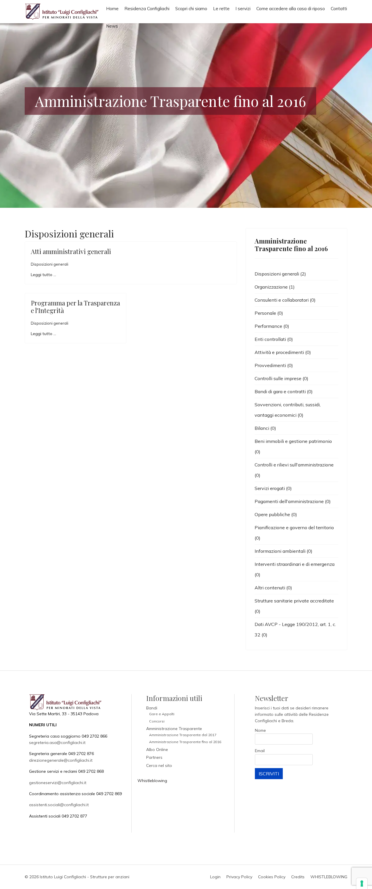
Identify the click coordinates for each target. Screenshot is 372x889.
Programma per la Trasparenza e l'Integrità (75, 306)
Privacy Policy (239, 876)
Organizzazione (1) (275, 287)
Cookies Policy (271, 876)
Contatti (339, 8)
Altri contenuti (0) (273, 588)
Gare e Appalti (161, 714)
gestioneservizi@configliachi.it (57, 782)
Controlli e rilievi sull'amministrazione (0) (294, 470)
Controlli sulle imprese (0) (281, 378)
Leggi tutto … (43, 274)
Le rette (221, 8)
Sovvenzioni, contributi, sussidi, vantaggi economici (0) (288, 410)
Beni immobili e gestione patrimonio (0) (293, 446)
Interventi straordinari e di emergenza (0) (295, 569)
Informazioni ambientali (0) (283, 551)
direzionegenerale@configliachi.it (60, 760)
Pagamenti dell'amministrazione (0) (293, 501)
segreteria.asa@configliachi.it (57, 742)
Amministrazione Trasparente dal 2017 (182, 735)
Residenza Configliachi (146, 8)
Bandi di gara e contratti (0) (284, 391)
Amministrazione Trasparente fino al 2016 (185, 742)
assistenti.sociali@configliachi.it (59, 804)
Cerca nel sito (159, 765)
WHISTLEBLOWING (328, 876)
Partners (154, 757)
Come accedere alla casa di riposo (290, 8)
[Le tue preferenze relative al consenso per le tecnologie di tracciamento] (361, 883)
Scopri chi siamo (191, 8)
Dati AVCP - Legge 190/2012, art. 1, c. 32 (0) (295, 629)
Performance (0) (272, 326)
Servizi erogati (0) (273, 488)
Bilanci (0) (265, 428)
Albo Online (157, 749)
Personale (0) (269, 313)
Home (112, 8)
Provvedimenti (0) (274, 365)
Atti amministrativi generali (71, 251)
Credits (298, 876)
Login (215, 876)
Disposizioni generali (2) (280, 274)
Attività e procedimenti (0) (283, 352)
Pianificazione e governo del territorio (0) (294, 533)
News (112, 26)
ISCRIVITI (269, 774)
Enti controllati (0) (274, 339)
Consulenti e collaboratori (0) (285, 300)
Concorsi (156, 721)
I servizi (243, 8)
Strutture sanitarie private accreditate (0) (294, 606)
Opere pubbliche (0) (276, 514)
